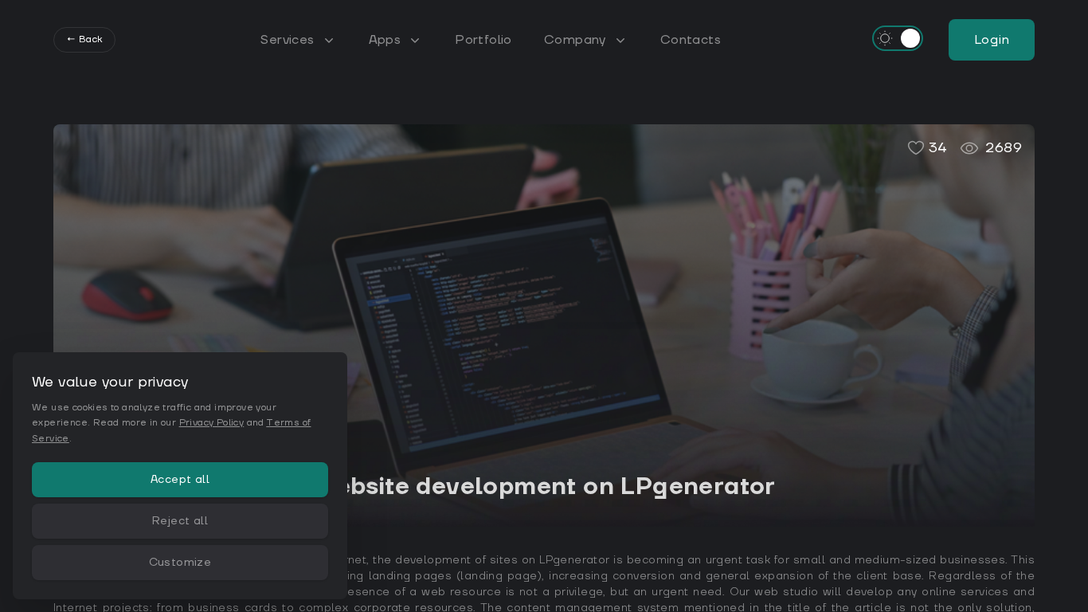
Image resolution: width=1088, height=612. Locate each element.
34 (938, 148)
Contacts (690, 40)
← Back (84, 39)
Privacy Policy (212, 423)
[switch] (897, 38)
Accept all (180, 480)
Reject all (180, 521)
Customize (180, 562)
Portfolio (483, 40)
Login (991, 40)
